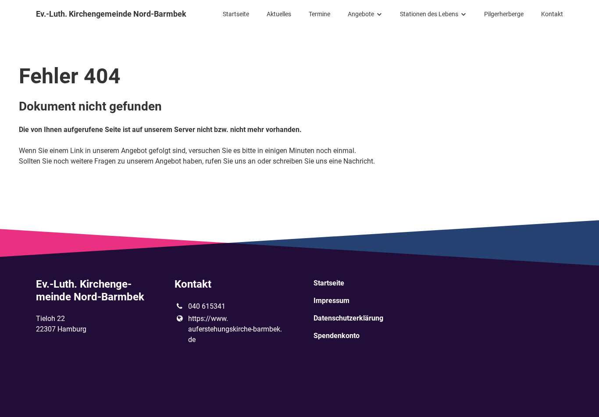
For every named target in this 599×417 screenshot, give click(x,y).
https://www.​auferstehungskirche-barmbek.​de (235, 329)
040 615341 (206, 306)
